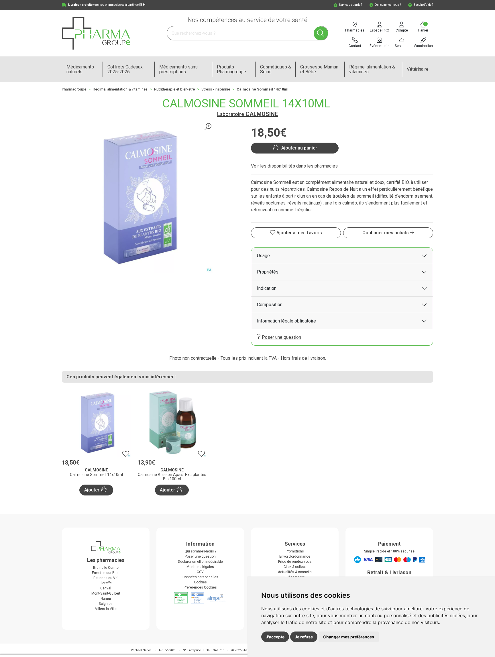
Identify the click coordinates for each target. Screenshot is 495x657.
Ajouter (92, 490)
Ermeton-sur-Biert (106, 573)
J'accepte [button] (275, 636)
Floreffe (106, 583)
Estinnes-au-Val (105, 578)
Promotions (295, 551)
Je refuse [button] (304, 636)
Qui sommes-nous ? (200, 551)
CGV (200, 572)
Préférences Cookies (200, 587)
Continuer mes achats (386, 232)
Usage (263, 255)
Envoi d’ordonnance (294, 556)
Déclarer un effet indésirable (200, 562)
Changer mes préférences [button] (348, 636)
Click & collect (295, 567)
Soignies (106, 604)
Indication (266, 288)
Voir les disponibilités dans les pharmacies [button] (294, 166)
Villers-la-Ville (106, 609)
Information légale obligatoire (286, 321)
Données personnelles (200, 577)
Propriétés (267, 272)
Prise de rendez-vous (295, 562)
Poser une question (281, 337)
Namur (106, 599)
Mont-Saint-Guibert (105, 593)
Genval (105, 588)
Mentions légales (200, 567)
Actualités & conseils (295, 572)
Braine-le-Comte (106, 568)
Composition (269, 304)
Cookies (200, 582)
